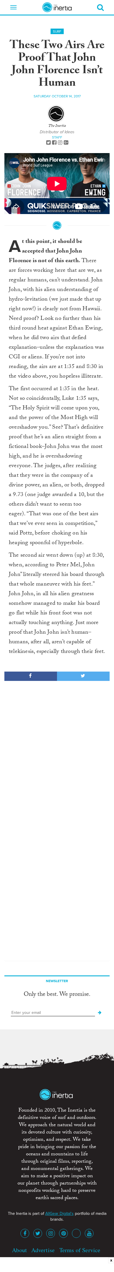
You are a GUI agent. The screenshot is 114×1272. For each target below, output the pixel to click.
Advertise (43, 1250)
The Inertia (57, 126)
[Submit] (99, 1013)
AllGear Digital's (59, 1213)
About (19, 1250)
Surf (57, 31)
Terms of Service (80, 1250)
